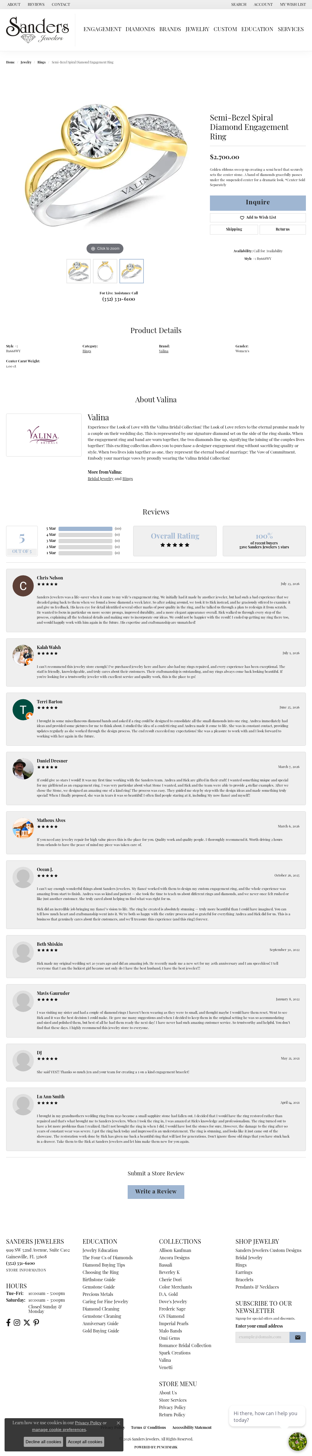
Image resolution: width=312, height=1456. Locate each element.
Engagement (102, 30)
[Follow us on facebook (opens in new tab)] (8, 1322)
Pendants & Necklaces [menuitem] (257, 1287)
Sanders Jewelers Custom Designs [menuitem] (268, 1251)
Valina (163, 351)
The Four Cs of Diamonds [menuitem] (108, 1258)
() (118, 529)
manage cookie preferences (59, 1429)
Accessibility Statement (191, 1428)
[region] (105, 164)
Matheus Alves (51, 821)
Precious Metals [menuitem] (98, 1295)
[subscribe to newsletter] (297, 1337)
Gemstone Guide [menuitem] (99, 1287)
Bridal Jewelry (101, 479)
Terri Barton (49, 702)
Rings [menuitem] (241, 1265)
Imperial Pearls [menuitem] (173, 1324)
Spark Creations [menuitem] (174, 1353)
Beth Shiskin (50, 944)
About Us (168, 1393)
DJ (39, 1053)
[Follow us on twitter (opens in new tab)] (26, 1322)
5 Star (51, 529)
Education (257, 30)
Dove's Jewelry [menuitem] (173, 1302)
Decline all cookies (43, 1441)
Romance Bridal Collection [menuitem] (185, 1346)
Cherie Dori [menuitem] (170, 1280)
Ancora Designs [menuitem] (174, 1258)
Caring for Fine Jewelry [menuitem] (105, 1302)
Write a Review (156, 1192)
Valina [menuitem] (165, 1360)
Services (291, 30)
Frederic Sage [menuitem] (172, 1309)
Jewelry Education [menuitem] (100, 1251)
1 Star (51, 553)
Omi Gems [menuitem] (169, 1338)
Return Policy (172, 1415)
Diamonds (140, 30)
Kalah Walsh (49, 648)
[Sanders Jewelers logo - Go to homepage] (39, 30)
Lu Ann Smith (51, 1097)
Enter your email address (259, 1327)
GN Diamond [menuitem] (171, 1316)
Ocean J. (45, 870)
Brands (170, 30)
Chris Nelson (50, 578)
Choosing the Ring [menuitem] (101, 1273)
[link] (13, 4)
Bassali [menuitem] (165, 1265)
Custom (225, 30)
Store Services (172, 1400)
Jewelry (197, 30)
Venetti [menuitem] (165, 1368)
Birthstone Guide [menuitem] (99, 1280)
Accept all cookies (85, 1441)
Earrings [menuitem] (244, 1273)
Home (10, 62)
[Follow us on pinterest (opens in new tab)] (36, 1322)
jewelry (26, 62)
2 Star (51, 547)
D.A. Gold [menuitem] (168, 1295)
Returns (283, 229)
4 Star (51, 535)
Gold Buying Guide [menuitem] (101, 1331)
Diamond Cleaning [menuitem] (101, 1309)
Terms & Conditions (148, 1428)
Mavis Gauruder (53, 994)
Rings (41, 62)
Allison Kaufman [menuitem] (175, 1251)
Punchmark (167, 1447)
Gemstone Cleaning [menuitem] (102, 1316)
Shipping (234, 229)
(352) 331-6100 (118, 299)
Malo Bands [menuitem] (170, 1331)
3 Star (51, 541)
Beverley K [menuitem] (169, 1273)
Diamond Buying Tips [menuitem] (104, 1265)
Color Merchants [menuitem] (175, 1287)
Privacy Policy (172, 1408)
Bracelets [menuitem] (244, 1280)
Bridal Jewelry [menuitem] (249, 1258)
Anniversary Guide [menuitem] (101, 1324)
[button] (238, 4)
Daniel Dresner (52, 761)
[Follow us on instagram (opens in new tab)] (17, 1322)
